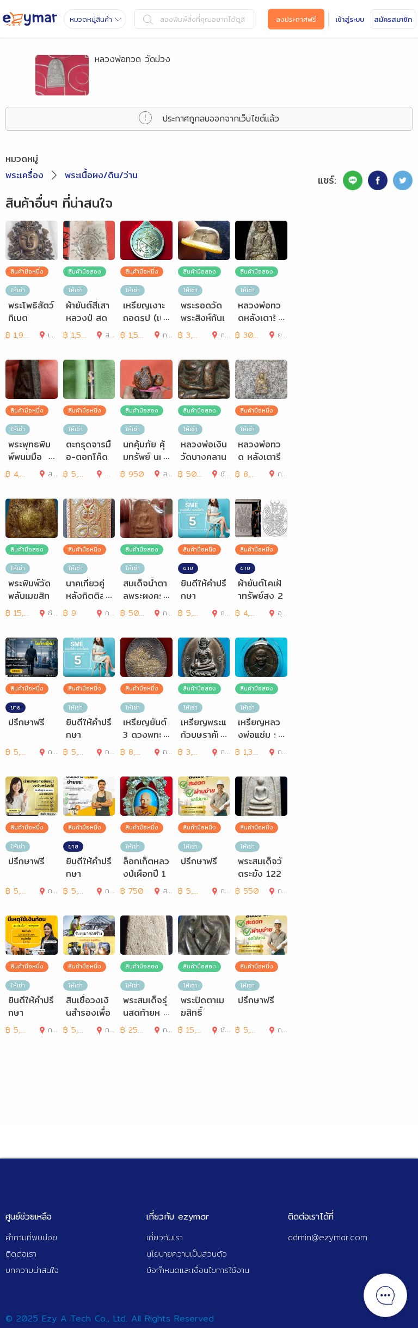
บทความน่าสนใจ (32, 1270)
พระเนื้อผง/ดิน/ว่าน (101, 175)
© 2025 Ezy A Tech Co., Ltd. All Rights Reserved (109, 1318)
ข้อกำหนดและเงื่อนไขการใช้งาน (197, 1270)
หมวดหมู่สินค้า (91, 19)
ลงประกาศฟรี (296, 19)
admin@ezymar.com (327, 1237)
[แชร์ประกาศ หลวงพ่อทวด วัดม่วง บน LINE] (352, 180)
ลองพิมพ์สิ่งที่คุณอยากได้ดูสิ (202, 19)
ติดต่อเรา (20, 1253)
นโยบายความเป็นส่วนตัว (186, 1253)
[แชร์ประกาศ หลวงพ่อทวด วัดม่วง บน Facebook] (378, 180)
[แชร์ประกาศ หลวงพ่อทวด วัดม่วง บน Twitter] (403, 180)
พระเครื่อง (24, 175)
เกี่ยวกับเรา (164, 1237)
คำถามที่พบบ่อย (31, 1237)
